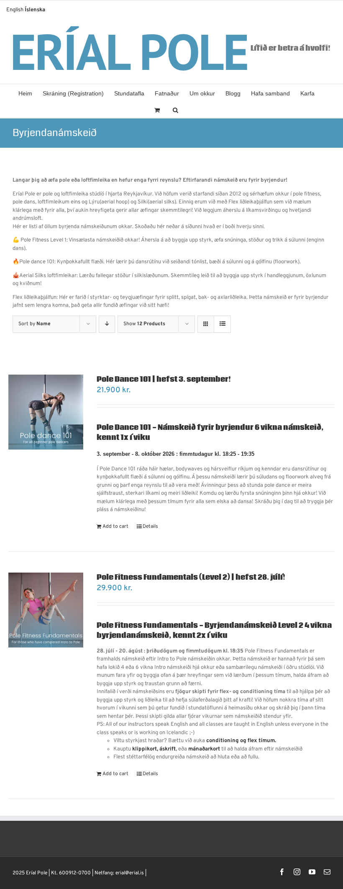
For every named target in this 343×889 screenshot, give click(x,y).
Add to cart (115, 526)
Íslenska (35, 10)
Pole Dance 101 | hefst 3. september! (164, 379)
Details (150, 526)
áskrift (167, 749)
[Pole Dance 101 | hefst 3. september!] (45, 412)
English (14, 10)
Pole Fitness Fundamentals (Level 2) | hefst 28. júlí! (191, 577)
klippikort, (145, 749)
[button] (175, 109)
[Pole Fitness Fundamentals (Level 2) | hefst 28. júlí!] (45, 610)
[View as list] (222, 324)
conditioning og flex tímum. (241, 740)
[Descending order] (107, 324)
